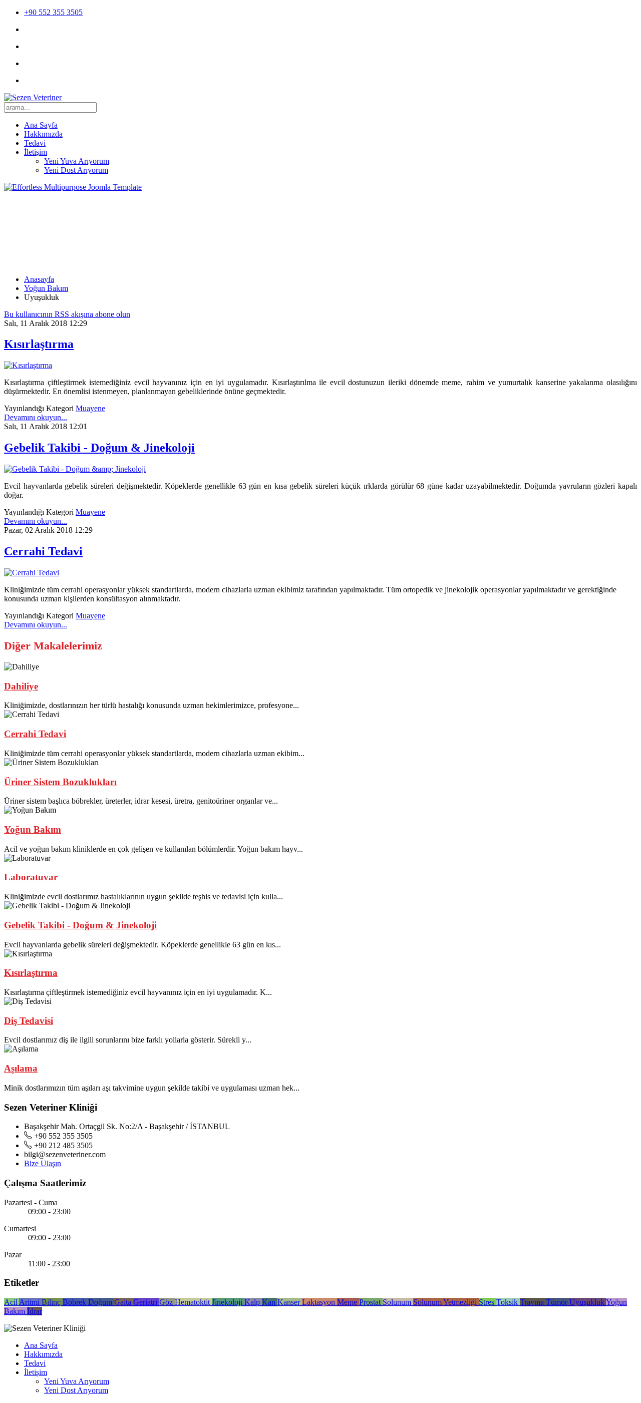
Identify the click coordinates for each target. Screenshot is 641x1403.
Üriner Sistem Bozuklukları (60, 782)
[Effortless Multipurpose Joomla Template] (73, 187)
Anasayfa (39, 279)
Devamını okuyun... (35, 417)
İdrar (34, 1311)
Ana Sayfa (41, 125)
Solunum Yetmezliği (446, 1302)
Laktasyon (319, 1302)
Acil (11, 1302)
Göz (167, 1302)
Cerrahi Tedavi (43, 551)
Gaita (123, 1302)
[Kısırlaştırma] (28, 365)
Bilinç (52, 1302)
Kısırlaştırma (39, 343)
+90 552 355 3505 (53, 12)
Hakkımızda (43, 134)
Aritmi (30, 1302)
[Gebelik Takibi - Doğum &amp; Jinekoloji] (75, 469)
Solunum (398, 1302)
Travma (533, 1302)
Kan (269, 1302)
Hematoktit (193, 1302)
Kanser (289, 1302)
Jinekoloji (228, 1302)
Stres (487, 1302)
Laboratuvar (31, 877)
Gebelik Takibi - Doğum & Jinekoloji (99, 447)
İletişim (35, 152)
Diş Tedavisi (28, 1020)
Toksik (508, 1302)
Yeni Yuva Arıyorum (76, 161)
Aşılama (21, 1068)
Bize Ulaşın (42, 1163)
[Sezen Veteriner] (33, 97)
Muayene (90, 408)
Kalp (253, 1302)
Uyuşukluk (587, 1302)
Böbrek (75, 1302)
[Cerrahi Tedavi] (31, 572)
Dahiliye (21, 686)
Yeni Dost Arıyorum (76, 170)
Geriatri (146, 1302)
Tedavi (35, 143)
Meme (348, 1302)
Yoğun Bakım (46, 288)
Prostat (371, 1302)
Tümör (557, 1302)
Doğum (101, 1302)
